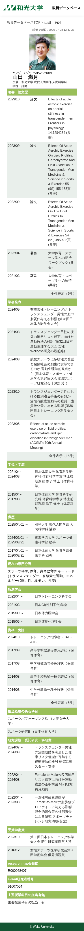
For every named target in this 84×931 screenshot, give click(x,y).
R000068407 (17, 870)
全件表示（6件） (63, 703)
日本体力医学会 (46, 613)
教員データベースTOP (24, 22)
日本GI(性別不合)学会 (51, 605)
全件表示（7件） (63, 293)
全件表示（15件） (62, 456)
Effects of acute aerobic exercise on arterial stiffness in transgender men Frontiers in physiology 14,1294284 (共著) (60, 118)
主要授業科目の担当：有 (26, 902)
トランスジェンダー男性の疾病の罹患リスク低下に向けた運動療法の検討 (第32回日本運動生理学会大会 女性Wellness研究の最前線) (52, 341)
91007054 (15, 886)
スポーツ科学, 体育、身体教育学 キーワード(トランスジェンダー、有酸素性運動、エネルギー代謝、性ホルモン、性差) (41, 576)
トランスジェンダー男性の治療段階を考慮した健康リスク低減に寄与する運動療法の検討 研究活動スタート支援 (54, 756)
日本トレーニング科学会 (53, 596)
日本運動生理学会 (48, 621)
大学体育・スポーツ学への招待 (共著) (60, 280)
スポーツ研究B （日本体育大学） (33, 731)
